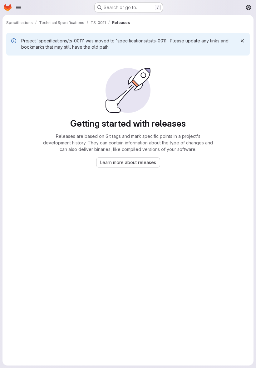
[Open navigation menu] (18, 7)
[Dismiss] (242, 41)
